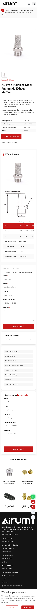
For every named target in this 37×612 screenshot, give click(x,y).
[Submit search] (31, 340)
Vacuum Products (11, 370)
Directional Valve (10, 361)
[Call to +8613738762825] (33, 507)
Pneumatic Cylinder (11, 351)
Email (5, 283)
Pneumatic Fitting (11, 375)
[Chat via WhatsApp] (33, 497)
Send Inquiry (17, 326)
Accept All (27, 607)
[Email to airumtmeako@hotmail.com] (33, 502)
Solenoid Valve (10, 356)
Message (6, 307)
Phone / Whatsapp (9, 299)
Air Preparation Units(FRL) (14, 365)
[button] (29, 3)
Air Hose (8, 380)
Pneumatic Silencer (26, 10)
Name (5, 275)
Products (14, 10)
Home (7, 10)
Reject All (12, 607)
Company (6, 291)
